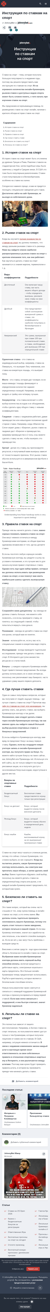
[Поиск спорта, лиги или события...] (40, 4)
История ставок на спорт (14, 127)
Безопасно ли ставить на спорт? (17, 141)
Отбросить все (18, 1269)
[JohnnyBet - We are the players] (3, 4)
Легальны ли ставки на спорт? (16, 145)
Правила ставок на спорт (14, 134)
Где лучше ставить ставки (14, 138)
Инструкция (25, 1307)
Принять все (33, 1269)
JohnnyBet (10, 23)
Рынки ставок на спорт (13, 131)
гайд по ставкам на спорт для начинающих (21, 706)
